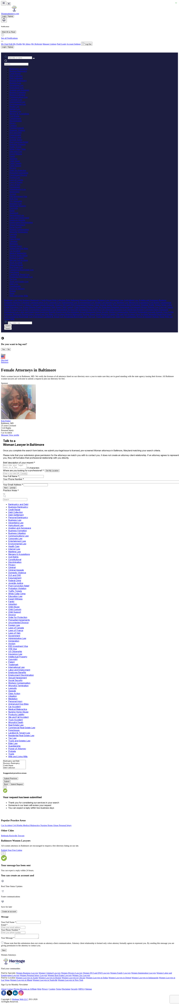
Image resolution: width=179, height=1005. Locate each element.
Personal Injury (15, 246)
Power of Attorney (17, 288)
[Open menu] (3, 3)
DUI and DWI (15, 132)
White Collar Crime (17, 149)
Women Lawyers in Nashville (45, 980)
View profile (14, 435)
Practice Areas (11, 490)
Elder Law (13, 284)
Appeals (12, 236)
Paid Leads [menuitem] (61, 44)
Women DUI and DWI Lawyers (96, 973)
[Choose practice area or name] (34, 58)
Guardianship (15, 286)
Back (6, 784)
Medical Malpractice (17, 253)
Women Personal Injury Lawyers (33, 975)
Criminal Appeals (16, 128)
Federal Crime (15, 137)
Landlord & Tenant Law (19, 274)
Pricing (17, 989)
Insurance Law (15, 203)
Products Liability (16, 258)
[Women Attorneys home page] (14, 11)
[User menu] (2, 41)
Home (3, 354)
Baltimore (4, 362)
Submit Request (17, 784)
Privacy (12, 123)
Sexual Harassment (17, 225)
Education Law (15, 151)
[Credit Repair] (14, 766)
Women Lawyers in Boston (50, 978)
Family (12, 156)
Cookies (52, 989)
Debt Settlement (16, 78)
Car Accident (14, 251)
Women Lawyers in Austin (27, 978)
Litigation (13, 241)
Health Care (14, 106)
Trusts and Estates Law (19, 281)
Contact (10, 989)
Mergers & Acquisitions (19, 114)
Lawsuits (13, 234)
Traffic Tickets (15, 147)
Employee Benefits (17, 220)
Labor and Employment (19, 218)
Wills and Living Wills (18, 296)
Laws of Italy (14, 184)
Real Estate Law (16, 267)
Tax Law (13, 279)
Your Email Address (13, 484)
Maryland (4, 360)
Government (14, 187)
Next (6, 488)
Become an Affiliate (28, 989)
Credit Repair (15, 73)
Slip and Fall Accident (18, 260)
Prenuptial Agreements (18, 173)
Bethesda (5, 836)
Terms (58, 989)
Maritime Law (15, 111)
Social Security (15, 227)
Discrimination (15, 121)
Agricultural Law (16, 88)
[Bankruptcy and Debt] (14, 761)
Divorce (12, 168)
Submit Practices (10, 778)
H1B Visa (13, 199)
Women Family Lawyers (120, 973)
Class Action (14, 239)
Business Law (15, 83)
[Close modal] (3, 853)
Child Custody (15, 163)
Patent (12, 210)
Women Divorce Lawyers (71, 973)
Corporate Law (15, 99)
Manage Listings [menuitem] (49, 44)
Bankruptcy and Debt (18, 69)
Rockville (13, 836)
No (9, 349)
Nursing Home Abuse (18, 255)
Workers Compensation (19, 229)
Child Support (15, 166)
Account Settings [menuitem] (73, 44)
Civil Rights (14, 116)
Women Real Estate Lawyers (60, 975)
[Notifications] (4, 20)
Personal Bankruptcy (18, 80)
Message (5, 435)
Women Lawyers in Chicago (73, 978)
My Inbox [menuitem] (26, 44)
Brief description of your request (19, 462)
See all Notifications (9, 38)
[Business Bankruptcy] (14, 763)
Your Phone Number (13, 479)
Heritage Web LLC (20, 999)
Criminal (13, 125)
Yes (3, 349)
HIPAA (81, 989)
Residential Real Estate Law (21, 277)
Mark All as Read (8, 32)
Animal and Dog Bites (18, 248)
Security (74, 989)
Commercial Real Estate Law (21, 270)
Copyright (13, 208)
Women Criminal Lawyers (50, 973)
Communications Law (18, 97)
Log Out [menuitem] (88, 44)
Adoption (13, 158)
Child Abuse (14, 161)
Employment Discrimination (21, 222)
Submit (6, 781)
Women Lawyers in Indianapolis (145, 978)
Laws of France (15, 182)
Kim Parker (6, 421)
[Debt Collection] (14, 768)
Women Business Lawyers (27, 973)
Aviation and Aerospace (19, 90)
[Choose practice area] (4, 493)
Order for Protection (17, 170)
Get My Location (52, 471)
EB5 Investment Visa (18, 196)
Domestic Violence (17, 130)
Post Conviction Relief (18, 142)
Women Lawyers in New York (70, 980)
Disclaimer (66, 989)
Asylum (12, 194)
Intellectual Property (17, 206)
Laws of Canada (16, 180)
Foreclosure (14, 272)
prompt (12, 488)
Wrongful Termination (18, 232)
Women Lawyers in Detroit (120, 978)
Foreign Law (14, 177)
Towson (21, 836)
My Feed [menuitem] (5, 44)
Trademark (13, 213)
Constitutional (15, 118)
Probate (12, 291)
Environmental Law (17, 104)
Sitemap (88, 989)
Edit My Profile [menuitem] (15, 44)
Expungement (15, 135)
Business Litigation (17, 95)
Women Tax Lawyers (81, 975)
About (3, 989)
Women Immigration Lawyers (143, 973)
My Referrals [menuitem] (36, 44)
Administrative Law (17, 189)
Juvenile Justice (15, 140)
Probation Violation (17, 144)
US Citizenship (15, 201)
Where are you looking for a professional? (23, 470)
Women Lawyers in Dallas (97, 978)
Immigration (14, 192)
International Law (16, 215)
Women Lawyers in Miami (21, 980)
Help (39, 989)
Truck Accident (15, 262)
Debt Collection (16, 76)
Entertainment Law (17, 102)
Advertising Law (16, 85)
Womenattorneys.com (10, 13)
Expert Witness (15, 154)
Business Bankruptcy (18, 71)
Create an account (9, 912)
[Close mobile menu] (9, 3)
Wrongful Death (16, 265)
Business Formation (17, 92)
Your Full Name (11, 476)
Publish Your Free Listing (11, 850)
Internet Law (14, 109)
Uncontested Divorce (18, 175)
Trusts (11, 293)
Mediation (13, 244)
